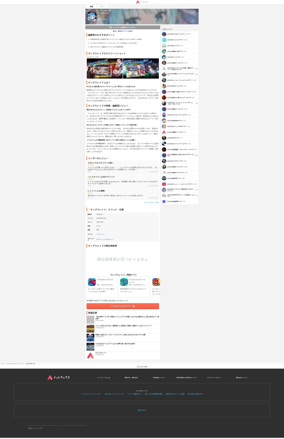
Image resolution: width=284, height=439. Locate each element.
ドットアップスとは (103, 378)
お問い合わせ (142, 410)
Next (157, 68)
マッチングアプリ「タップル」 (91, 394)
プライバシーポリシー (214, 378)
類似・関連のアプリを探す (123, 31)
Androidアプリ (109, 239)
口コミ (102, 6)
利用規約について (159, 378)
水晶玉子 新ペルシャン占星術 (175, 394)
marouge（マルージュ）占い (114, 394)
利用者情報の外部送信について (186, 378)
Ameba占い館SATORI (195, 394)
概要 (91, 6)
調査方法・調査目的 (131, 378)
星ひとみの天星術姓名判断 (153, 394)
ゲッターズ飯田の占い (134, 394)
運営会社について (242, 378)
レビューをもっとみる (151, 202)
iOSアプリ (100, 239)
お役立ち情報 (143, 367)
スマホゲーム (101, 234)
